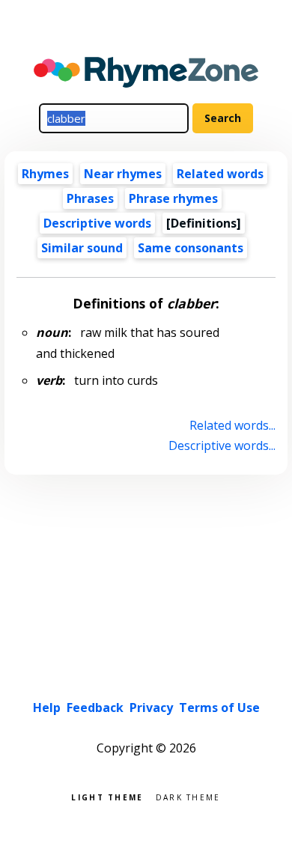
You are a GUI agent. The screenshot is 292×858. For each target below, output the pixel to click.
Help (47, 707)
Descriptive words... (221, 445)
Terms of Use (219, 707)
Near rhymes (123, 173)
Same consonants (190, 248)
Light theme (107, 796)
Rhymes (45, 173)
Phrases (90, 198)
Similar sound (82, 248)
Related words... (232, 425)
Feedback (95, 707)
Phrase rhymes (173, 198)
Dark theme (188, 796)
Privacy (151, 707)
